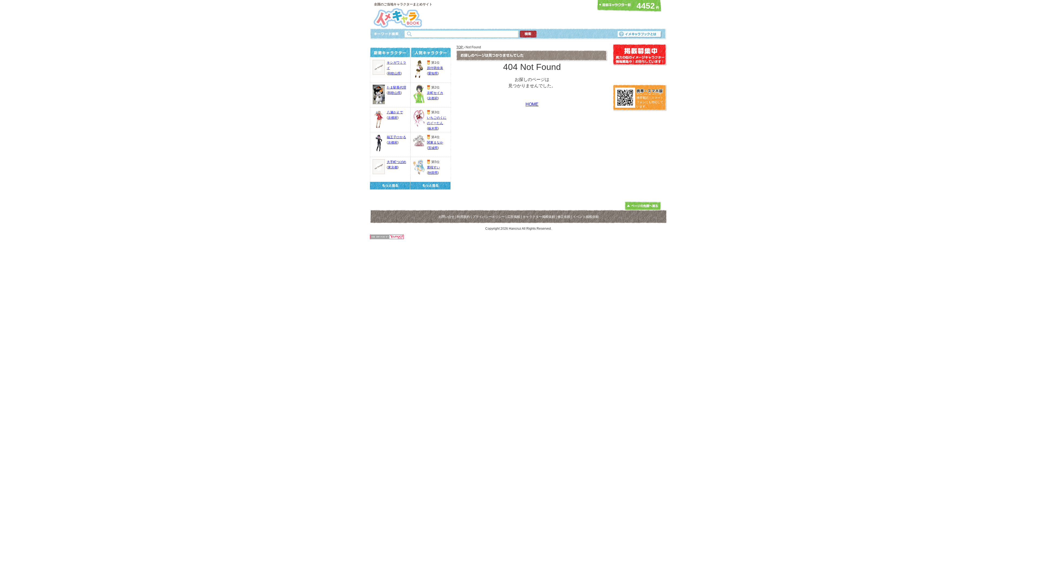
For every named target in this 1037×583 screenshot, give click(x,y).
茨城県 (433, 148)
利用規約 (463, 217)
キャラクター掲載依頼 (539, 217)
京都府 (393, 118)
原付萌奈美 (435, 68)
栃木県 (433, 128)
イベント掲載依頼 (586, 217)
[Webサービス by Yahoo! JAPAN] (387, 237)
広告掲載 (513, 217)
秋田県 (433, 173)
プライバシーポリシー (488, 217)
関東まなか (435, 142)
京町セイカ (435, 93)
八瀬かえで (395, 112)
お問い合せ (446, 217)
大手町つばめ (396, 162)
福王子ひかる (396, 137)
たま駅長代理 (396, 87)
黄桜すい (433, 167)
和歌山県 (394, 73)
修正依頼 (563, 217)
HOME (532, 104)
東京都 (393, 167)
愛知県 (433, 73)
